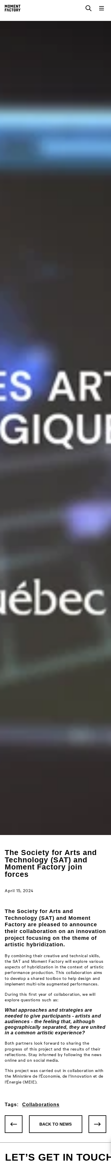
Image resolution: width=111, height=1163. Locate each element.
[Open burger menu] (101, 8)
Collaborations (40, 1104)
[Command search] (88, 8)
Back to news (55, 1124)
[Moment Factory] (12, 8)
